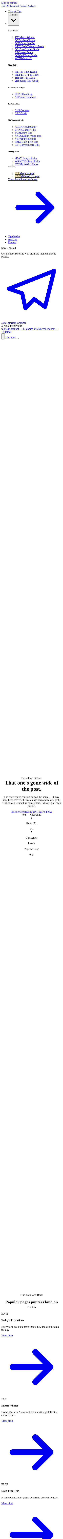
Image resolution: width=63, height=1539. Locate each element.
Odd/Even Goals (26, 55)
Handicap (23, 94)
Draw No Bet (25, 43)
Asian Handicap (25, 97)
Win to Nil (23, 58)
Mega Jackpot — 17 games (18, 328)
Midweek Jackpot (27, 176)
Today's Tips (15, 11)
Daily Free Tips (26, 141)
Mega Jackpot (24, 173)
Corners (22, 110)
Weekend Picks (27, 161)
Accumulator (25, 126)
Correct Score (24, 52)
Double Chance (25, 40)
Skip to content (9, 2)
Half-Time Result (26, 71)
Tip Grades (14, 236)
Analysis (12, 239)
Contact (12, 242)
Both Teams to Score (29, 46)
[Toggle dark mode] (3, 336)
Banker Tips (25, 129)
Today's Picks (26, 158)
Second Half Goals (26, 80)
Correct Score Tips (27, 144)
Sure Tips (23, 132)
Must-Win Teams (26, 164)
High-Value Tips (28, 135)
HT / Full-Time (26, 74)
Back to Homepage (21, 811)
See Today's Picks (42, 811)
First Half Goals (25, 77)
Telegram (10, 337)
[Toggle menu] (17, 338)
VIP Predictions (25, 138)
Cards (21, 113)
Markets (14, 15)
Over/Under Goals (27, 49)
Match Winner (25, 37)
